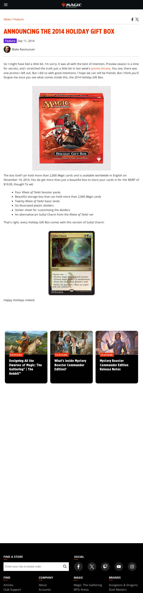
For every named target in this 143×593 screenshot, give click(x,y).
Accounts (45, 589)
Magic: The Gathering (88, 585)
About (43, 585)
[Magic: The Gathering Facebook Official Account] (78, 566)
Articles (8, 585)
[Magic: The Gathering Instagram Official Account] (132, 566)
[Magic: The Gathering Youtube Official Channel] (118, 566)
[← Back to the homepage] (72, 4)
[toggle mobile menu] (6, 4)
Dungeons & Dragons (123, 585)
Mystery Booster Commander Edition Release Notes (117, 369)
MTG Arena (81, 589)
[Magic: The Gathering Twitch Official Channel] (105, 566)
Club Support (12, 589)
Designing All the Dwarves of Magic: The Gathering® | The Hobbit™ (26, 369)
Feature (19, 19)
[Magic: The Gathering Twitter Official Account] (92, 566)
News (7, 19)
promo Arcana (100, 68)
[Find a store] (65, 566)
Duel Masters (118, 589)
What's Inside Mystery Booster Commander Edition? (71, 369)
